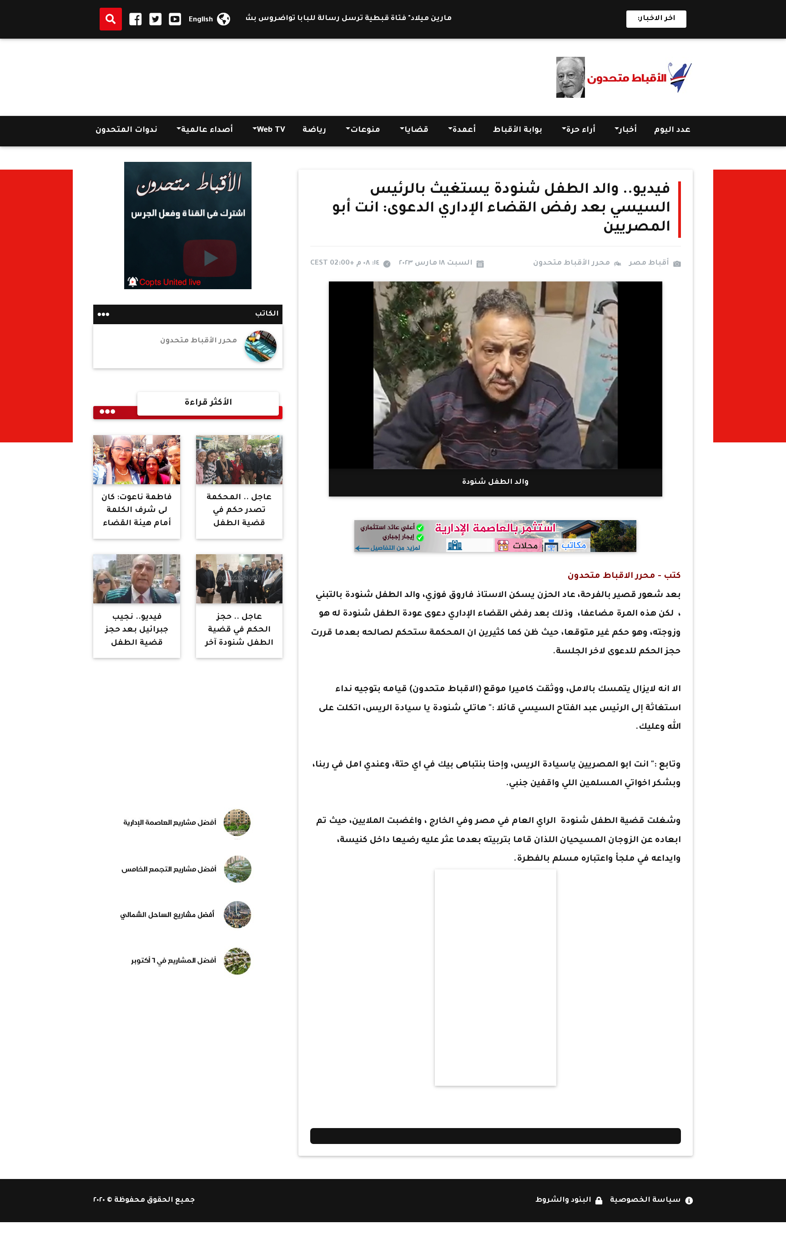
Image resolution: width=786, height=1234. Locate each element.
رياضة (314, 130)
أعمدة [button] (464, 130)
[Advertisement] (258, 74)
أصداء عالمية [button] (207, 130)
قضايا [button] (416, 130)
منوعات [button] (365, 130)
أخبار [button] (628, 130)
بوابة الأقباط (517, 130)
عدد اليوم (672, 130)
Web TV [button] (271, 130)
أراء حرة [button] (580, 130)
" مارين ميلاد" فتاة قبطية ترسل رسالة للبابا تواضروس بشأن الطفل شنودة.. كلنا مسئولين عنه (318, 19)
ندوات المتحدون (126, 130)
